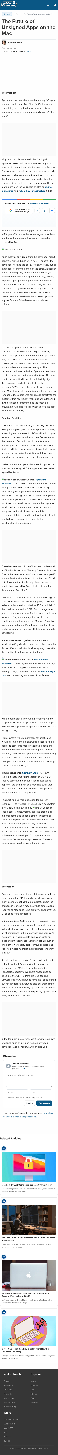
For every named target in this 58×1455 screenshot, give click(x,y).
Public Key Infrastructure (31, 191)
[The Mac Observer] (9, 5)
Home (8, 14)
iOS (5, 1432)
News (33, 1381)
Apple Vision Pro (11, 1419)
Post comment (44, 1103)
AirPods (34, 1402)
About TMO (9, 1402)
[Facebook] (52, 210)
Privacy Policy (10, 1406)
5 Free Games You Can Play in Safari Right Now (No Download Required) (25, 1350)
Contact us (9, 1398)
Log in (23, 1069)
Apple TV (8, 1427)
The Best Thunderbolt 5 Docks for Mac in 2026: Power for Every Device (28, 1239)
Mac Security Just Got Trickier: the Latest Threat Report (27, 1184)
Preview (29, 1103)
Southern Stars (30, 773)
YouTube (8, 1389)
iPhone (34, 1393)
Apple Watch (9, 1423)
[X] (37, 210)
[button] (48, 5)
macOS (7, 1436)
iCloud (7, 1440)
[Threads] (44, 210)
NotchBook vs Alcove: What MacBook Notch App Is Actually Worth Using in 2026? (25, 1295)
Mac (17, 14)
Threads (8, 1393)
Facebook (8, 1385)
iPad (33, 1398)
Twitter (7, 1381)
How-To (34, 1385)
